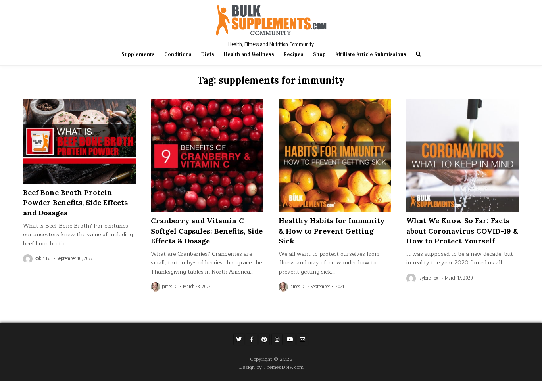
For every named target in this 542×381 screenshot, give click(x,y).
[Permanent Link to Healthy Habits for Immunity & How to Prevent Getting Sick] (335, 155)
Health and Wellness (249, 54)
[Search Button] (418, 54)
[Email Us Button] (302, 339)
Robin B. (42, 258)
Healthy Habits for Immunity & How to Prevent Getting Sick (331, 230)
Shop (319, 54)
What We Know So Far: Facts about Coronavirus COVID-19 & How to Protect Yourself (462, 230)
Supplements (138, 54)
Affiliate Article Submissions (370, 54)
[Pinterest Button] (264, 339)
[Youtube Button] (289, 339)
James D (169, 286)
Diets (207, 54)
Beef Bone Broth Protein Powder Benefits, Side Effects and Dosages (75, 202)
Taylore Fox (427, 278)
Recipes (294, 54)
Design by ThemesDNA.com (271, 367)
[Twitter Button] (239, 339)
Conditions (178, 54)
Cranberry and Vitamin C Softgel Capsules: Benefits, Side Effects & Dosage (207, 230)
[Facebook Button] (251, 339)
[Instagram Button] (277, 339)
